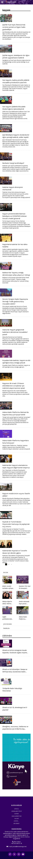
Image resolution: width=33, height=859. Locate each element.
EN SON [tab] (5, 572)
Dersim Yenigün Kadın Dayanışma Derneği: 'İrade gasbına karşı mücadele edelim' (15, 301)
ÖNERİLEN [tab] (6, 628)
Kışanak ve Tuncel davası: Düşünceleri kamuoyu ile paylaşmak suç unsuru (16, 524)
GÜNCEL (16, 809)
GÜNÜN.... (16, 821)
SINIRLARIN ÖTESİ (16, 811)
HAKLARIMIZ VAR (16, 816)
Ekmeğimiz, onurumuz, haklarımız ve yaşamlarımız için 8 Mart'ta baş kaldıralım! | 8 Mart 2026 (15, 728)
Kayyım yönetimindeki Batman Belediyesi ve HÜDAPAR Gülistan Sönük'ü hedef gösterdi (14, 216)
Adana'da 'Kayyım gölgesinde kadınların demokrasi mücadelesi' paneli (15, 332)
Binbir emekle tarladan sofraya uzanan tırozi (7, 588)
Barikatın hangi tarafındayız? (13, 163)
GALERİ (16, 818)
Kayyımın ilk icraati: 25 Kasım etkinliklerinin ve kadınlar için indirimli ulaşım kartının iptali (13, 385)
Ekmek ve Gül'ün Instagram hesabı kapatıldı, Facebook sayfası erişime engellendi (14, 652)
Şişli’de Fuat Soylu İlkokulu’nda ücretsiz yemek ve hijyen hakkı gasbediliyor (13, 27)
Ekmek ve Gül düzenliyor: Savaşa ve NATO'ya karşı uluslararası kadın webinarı (14, 671)
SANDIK (16, 813)
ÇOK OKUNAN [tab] (7, 624)
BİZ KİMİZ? (16, 823)
